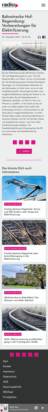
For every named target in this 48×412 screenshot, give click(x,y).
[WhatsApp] (12, 355)
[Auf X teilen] (21, 142)
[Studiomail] (30, 355)
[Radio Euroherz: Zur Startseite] (21, 5)
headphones (39, 37)
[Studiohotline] (36, 355)
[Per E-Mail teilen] (33, 142)
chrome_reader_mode (44, 37)
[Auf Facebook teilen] (15, 142)
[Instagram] (24, 355)
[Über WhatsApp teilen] (27, 142)
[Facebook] (18, 355)
